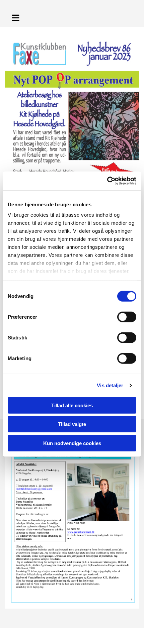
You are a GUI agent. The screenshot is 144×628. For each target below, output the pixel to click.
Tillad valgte (72, 424)
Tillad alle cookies (72, 405)
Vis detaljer (110, 385)
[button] (19, 17)
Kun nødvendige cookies (72, 443)
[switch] (126, 316)
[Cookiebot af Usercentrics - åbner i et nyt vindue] (107, 181)
